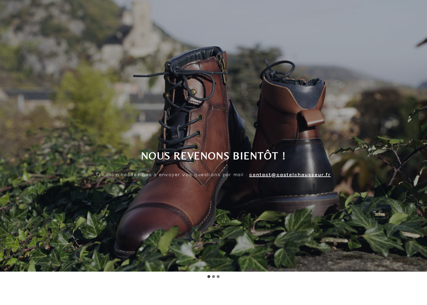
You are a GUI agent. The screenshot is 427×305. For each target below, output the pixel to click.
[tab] (208, 276)
